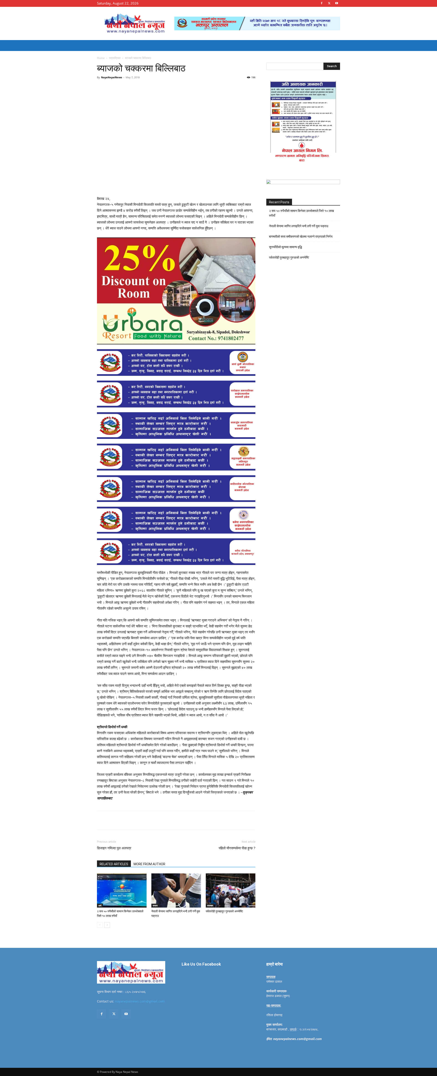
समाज (155, 905)
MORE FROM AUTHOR (149, 864)
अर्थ (100, 905)
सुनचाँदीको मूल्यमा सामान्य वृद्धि (285, 247)
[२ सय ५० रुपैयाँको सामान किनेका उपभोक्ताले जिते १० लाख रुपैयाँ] (122, 890)
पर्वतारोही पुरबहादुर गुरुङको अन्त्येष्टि (224, 911)
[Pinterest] (149, 87)
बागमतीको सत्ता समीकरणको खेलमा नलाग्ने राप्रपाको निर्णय (301, 236)
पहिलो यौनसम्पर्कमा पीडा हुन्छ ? (237, 848)
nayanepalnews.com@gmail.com (140, 1001)
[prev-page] (100, 925)
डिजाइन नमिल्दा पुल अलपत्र (114, 848)
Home (101, 58)
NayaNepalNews (111, 77)
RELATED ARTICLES (114, 864)
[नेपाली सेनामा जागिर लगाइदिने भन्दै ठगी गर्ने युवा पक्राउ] (176, 890)
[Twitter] (329, 3)
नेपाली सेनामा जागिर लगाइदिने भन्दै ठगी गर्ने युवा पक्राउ (298, 226)
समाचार (210, 905)
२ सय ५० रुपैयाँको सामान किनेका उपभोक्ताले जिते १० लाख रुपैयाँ (301, 213)
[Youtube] (336, 3)
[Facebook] (321, 3)
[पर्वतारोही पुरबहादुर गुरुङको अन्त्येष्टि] (230, 890)
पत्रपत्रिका (115, 58)
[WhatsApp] (159, 87)
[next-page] (107, 925)
